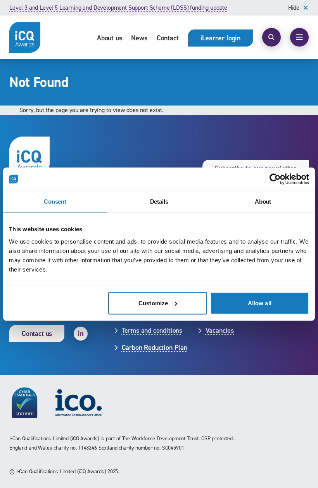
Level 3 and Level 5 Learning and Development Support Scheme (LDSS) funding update (118, 7)
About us (109, 38)
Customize (153, 302)
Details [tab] (159, 201)
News (139, 38)
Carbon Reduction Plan (154, 347)
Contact (168, 38)
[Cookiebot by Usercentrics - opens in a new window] (275, 179)
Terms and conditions (152, 330)
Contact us (37, 333)
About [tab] (263, 201)
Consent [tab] (55, 201)
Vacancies (220, 330)
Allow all (259, 302)
